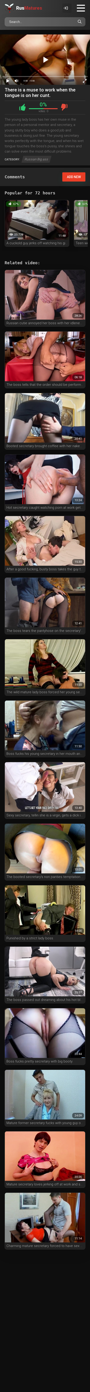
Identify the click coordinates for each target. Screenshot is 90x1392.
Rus (29, 8)
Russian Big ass (36, 159)
